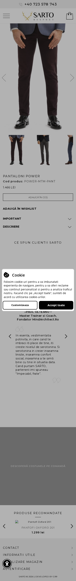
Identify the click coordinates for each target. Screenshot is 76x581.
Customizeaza (20, 305)
